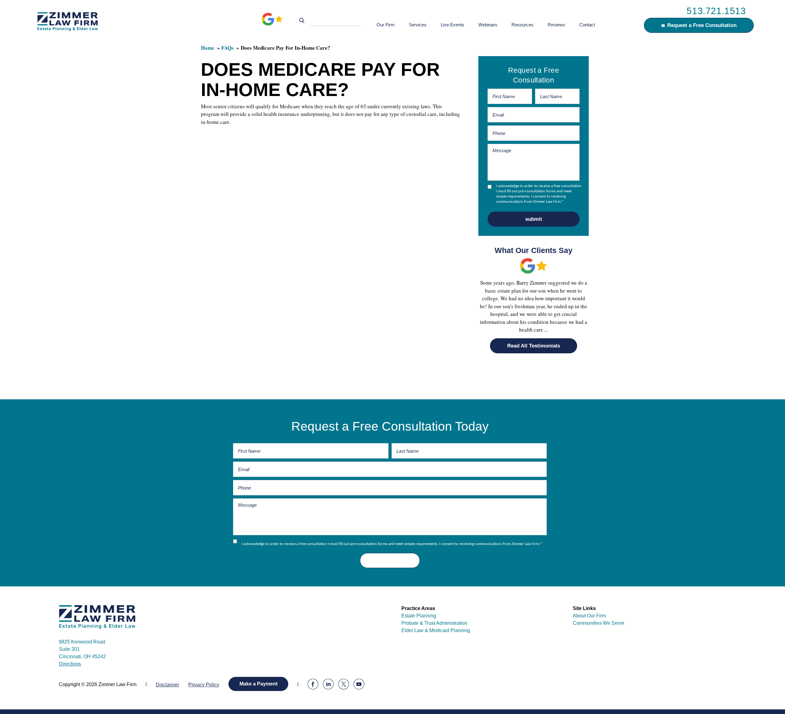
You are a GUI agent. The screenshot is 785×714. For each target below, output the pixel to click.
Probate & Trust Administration (434, 623)
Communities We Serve (598, 623)
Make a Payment (258, 683)
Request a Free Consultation (702, 25)
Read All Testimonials (533, 346)
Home (207, 48)
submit (533, 219)
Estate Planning (418, 615)
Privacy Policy (203, 684)
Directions (70, 663)
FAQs (227, 48)
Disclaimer (167, 684)
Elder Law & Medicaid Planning (435, 630)
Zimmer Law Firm (69, 21)
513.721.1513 (716, 11)
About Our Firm (589, 615)
